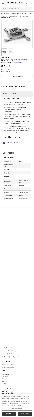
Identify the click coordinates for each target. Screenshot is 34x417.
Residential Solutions (8, 364)
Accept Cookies (24, 413)
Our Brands (5, 376)
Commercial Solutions (8, 367)
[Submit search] (30, 8)
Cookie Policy (17, 405)
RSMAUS (8, 71)
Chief (9, 69)
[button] (3, 3)
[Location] (26, 3)
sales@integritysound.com (14, 357)
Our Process (5, 374)
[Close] (32, 396)
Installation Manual (12, 143)
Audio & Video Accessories (19, 13)
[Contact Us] (31, 3)
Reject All (9, 413)
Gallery (4, 379)
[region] (17, 405)
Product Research (5, 13)
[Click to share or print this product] (29, 22)
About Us (4, 381)
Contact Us (5, 383)
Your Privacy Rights (17, 408)
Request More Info (18, 76)
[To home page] (15, 3)
